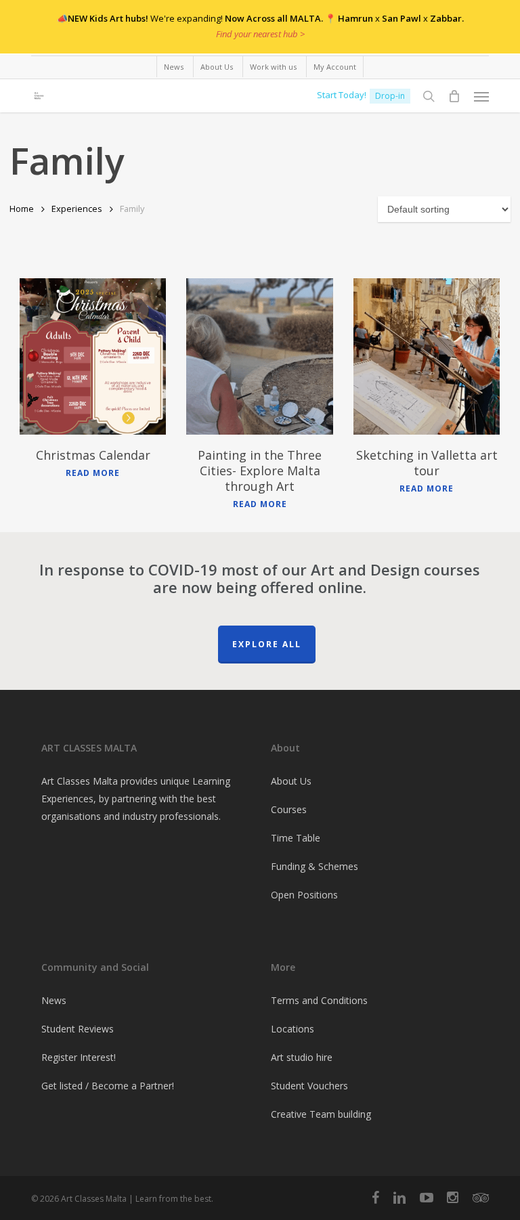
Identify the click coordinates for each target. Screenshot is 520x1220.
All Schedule (439, 36)
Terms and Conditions (319, 1000)
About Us (291, 781)
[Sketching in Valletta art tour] (426, 356)
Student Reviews (77, 1028)
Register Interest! (78, 1057)
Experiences (76, 208)
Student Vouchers (309, 1085)
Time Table (295, 837)
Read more (93, 473)
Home (21, 208)
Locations (292, 1028)
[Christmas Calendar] (93, 356)
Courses (289, 809)
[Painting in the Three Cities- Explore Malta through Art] (259, 356)
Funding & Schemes (314, 866)
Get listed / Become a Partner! (107, 1085)
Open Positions (304, 894)
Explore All (266, 644)
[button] (481, 96)
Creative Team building (321, 1114)
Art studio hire (301, 1057)
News (53, 1000)
